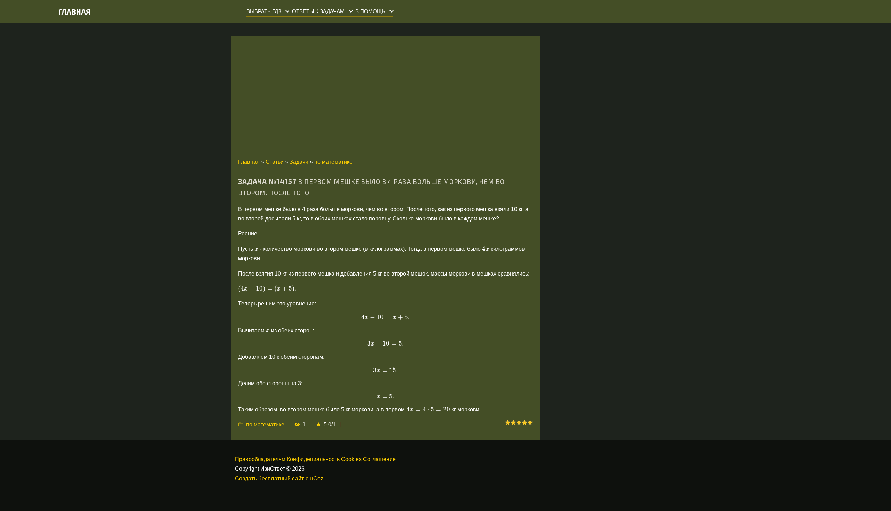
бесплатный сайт (281, 478)
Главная (74, 11)
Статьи (275, 162)
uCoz (316, 478)
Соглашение (379, 459)
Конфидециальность (313, 459)
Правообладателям (260, 459)
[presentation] (256, 249)
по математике (333, 162)
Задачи (299, 162)
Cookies (351, 459)
